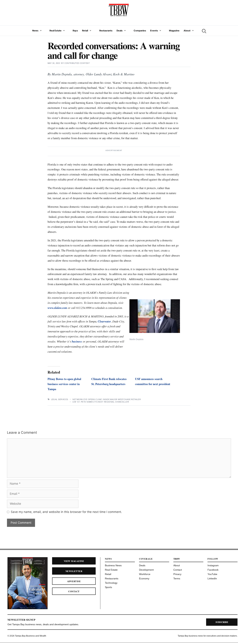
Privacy (177, 574)
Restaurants (105, 30)
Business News (113, 565)
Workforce (144, 574)
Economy (144, 578)
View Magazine (74, 561)
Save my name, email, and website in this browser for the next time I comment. (66, 512)
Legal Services (59, 399)
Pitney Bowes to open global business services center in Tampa (64, 384)
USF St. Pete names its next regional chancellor (100, 402)
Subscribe (222, 622)
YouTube (212, 574)
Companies (140, 30)
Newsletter (74, 571)
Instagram (213, 565)
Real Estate (55, 30)
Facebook (213, 569)
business (77, 341)
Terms (176, 578)
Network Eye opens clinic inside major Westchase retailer (106, 399)
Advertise (74, 581)
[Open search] (204, 31)
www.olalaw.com (58, 308)
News (35, 30)
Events (154, 30)
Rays (75, 30)
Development (146, 569)
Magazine (174, 30)
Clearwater (104, 321)
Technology (111, 582)
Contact (73, 591)
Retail (85, 30)
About (187, 30)
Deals (119, 30)
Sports (108, 587)
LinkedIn (212, 578)
